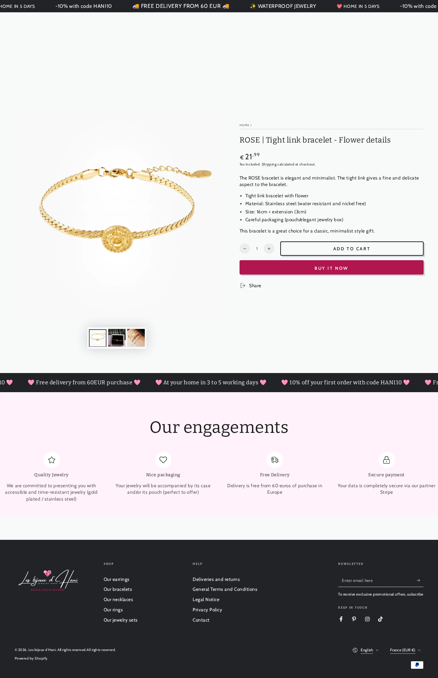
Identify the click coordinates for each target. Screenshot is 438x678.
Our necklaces (118, 599)
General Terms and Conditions (225, 589)
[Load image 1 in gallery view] (97, 338)
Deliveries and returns (216, 579)
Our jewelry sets (121, 620)
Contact (201, 620)
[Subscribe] (420, 580)
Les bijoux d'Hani (42, 650)
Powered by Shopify (31, 658)
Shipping (269, 164)
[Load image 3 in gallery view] (136, 338)
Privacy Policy (207, 609)
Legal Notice (206, 599)
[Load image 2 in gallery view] (117, 338)
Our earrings (117, 579)
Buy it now (331, 268)
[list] (219, 477)
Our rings (113, 609)
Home (244, 125)
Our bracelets (118, 589)
